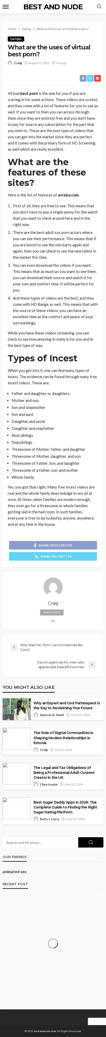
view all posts (51, 612)
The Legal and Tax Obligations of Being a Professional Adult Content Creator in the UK (63, 773)
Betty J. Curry (49, 819)
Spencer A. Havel (52, 715)
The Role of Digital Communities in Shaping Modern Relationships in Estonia (63, 738)
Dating (16, 39)
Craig (18, 63)
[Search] (99, 6)
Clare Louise (49, 784)
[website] (53, 621)
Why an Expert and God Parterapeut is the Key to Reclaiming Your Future (66, 705)
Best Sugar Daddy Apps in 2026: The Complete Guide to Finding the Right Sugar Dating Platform (65, 807)
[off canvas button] (6, 6)
